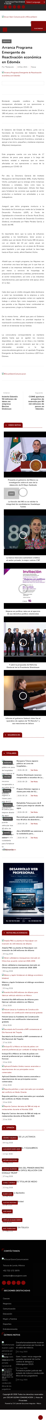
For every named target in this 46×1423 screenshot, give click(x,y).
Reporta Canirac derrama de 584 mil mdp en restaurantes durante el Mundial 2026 (21, 1114)
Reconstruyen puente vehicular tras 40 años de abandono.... (30, 818)
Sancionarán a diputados (13, 1193)
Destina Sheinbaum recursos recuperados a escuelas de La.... (30, 776)
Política (7, 777)
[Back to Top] (40, 1417)
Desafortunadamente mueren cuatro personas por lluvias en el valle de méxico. (30, 1345)
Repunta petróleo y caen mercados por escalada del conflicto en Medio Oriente (23, 1097)
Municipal (8, 763)
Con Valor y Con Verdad (13, 1201)
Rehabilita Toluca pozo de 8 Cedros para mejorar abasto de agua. (30, 805)
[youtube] (19, 7)
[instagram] (23, 7)
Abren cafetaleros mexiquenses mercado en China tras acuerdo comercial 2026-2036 (21, 966)
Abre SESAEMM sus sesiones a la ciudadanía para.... (30, 832)
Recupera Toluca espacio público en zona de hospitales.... (27, 763)
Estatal (7, 791)
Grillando (6, 1210)
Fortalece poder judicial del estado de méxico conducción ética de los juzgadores (30, 1373)
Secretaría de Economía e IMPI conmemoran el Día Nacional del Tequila (22, 1037)
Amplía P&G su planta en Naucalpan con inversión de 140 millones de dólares (19, 949)
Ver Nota (34, 770)
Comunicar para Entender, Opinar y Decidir (18, 3)
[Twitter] (10, 7)
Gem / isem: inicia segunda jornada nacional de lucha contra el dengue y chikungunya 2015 (28, 1360)
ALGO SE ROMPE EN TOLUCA (15, 1227)
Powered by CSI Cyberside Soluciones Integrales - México (23, 1404)
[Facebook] (5, 7)
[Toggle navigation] (5, 30)
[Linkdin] (14, 7)
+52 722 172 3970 (11, 1270)
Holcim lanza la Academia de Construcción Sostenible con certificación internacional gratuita (20, 1019)
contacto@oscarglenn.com (15, 1275)
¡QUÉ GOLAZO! (8, 1219)
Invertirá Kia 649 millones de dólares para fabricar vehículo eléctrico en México (20, 1000)
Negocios (6, 41)
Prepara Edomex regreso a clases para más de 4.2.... (28, 790)
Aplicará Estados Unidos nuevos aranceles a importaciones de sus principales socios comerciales (21, 1079)
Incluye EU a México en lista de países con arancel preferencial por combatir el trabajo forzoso (21, 1056)
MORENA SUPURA (10, 1159)
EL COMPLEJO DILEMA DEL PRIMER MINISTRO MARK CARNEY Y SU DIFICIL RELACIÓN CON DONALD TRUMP (23, 1170)
